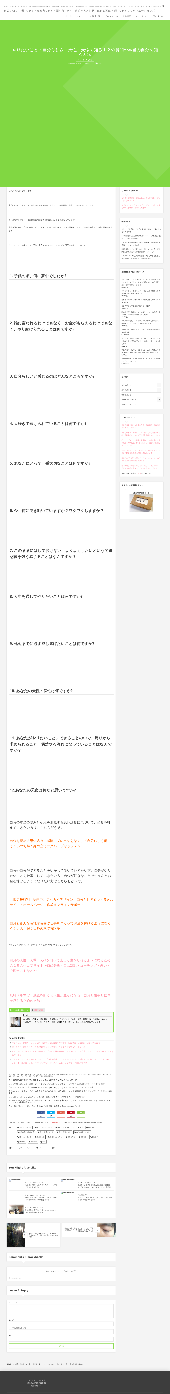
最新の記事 (38, 1010)
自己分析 (95, 1137)
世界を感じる (126, 395)
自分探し (83, 1137)
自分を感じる (56, 1123)
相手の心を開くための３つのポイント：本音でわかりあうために (41, 1186)
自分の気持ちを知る (83, 1132)
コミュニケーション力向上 (35, 1182)
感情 (81, 1127)
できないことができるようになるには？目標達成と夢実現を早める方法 (95, 1198)
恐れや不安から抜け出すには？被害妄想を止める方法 (141, 299)
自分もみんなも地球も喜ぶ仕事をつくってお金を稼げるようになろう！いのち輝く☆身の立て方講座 (51, 1087)
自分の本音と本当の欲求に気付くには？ (136, 306)
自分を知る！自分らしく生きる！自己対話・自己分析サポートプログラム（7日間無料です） (48, 1097)
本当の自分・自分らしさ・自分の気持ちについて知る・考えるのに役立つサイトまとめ (48, 1047)
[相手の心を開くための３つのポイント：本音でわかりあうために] (16, 1180)
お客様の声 (95, 16)
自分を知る (71, 1137)
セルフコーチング (25, 1127)
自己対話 (22, 1142)
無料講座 (126, 16)
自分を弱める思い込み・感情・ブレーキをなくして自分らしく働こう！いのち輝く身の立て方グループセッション (57, 1084)
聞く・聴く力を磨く (85, 60)
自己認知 (34, 1142)
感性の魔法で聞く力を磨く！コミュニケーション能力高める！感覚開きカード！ (41, 1198)
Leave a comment (60, 1148)
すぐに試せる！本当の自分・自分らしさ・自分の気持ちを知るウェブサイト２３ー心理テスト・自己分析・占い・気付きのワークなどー (141, 282)
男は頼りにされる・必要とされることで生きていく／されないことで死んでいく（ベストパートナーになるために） (141, 341)
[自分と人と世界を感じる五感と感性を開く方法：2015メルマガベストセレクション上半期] (68, 1180)
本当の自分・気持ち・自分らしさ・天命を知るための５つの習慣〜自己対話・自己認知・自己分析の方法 (56, 1043)
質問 (43, 1142)
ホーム (68, 16)
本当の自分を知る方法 (26, 1132)
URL (10, 1336)
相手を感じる (126, 390)
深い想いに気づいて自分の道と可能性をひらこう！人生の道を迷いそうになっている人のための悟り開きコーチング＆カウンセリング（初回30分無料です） (60, 1101)
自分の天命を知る (65, 1132)
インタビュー (142, 16)
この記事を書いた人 (20, 1010)
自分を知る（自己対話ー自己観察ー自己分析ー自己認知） (83, 1123)
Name (11, 1320)
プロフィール (111, 16)
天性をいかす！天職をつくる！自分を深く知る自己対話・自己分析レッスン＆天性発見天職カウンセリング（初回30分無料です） (60, 1092)
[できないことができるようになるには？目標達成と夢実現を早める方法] (68, 1193)
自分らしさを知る (56, 1137)
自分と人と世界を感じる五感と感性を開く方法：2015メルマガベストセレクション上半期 (94, 1186)
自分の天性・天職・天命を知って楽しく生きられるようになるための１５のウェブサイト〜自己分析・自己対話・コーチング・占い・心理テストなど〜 (60, 965)
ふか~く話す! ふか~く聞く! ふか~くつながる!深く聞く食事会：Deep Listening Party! (44, 1106)
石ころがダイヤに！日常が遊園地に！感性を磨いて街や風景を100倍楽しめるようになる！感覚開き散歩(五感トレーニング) (141, 442)
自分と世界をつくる (41, 1123)
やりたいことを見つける (66, 1127)
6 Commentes (43, 1148)
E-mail (11, 1328)
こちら (138, 473)
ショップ (80, 16)
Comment (12, 1303)
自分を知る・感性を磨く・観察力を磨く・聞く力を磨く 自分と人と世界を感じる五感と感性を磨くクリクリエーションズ (79, 10)
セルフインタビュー (129, 404)
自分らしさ (40, 1137)
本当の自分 (92, 1127)
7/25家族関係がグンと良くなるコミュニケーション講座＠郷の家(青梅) (41, 1211)
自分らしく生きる (25, 1137)
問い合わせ (158, 16)
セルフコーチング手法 (44, 1127)
